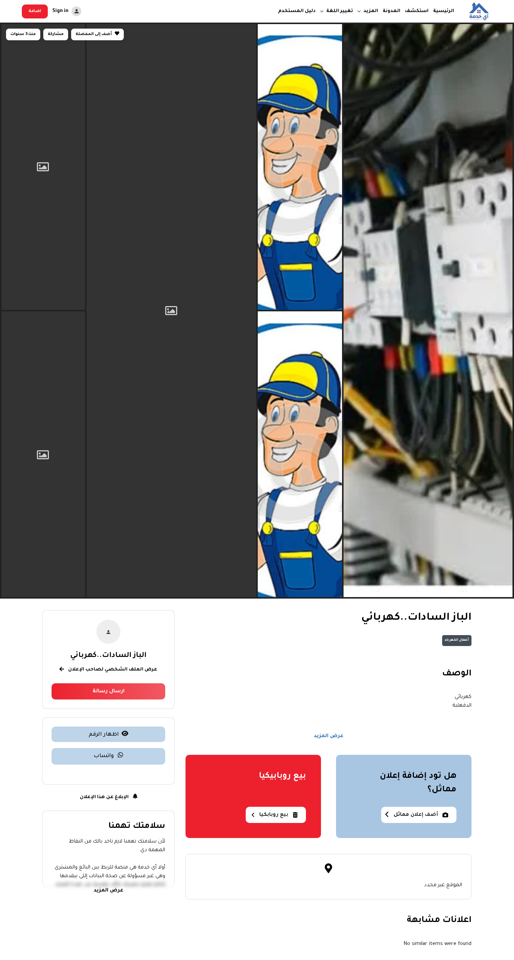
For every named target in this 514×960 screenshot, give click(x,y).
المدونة (391, 11)
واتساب (104, 757)
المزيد (370, 11)
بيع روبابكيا (273, 815)
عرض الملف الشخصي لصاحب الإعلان (112, 670)
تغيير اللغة (339, 11)
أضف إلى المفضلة (94, 34)
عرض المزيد (329, 736)
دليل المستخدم (297, 11)
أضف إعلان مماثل (416, 815)
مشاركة (56, 34)
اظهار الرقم (104, 735)
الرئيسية (443, 11)
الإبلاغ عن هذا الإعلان (105, 797)
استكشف (417, 11)
